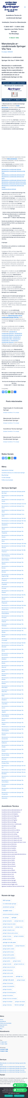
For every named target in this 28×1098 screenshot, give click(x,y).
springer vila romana (20, 1001)
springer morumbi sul (19, 964)
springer (14, 917)
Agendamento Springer (7, 470)
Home (1, 1019)
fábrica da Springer (12, 158)
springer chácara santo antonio (10, 933)
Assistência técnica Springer (9, 189)
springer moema (17, 961)
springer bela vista (18, 921)
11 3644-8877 (3, 1042)
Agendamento (3, 1025)
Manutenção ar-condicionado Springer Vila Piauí (14, 605)
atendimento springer (8, 907)
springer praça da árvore (9, 967)
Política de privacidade (7, 480)
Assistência (3, 1021)
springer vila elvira (7, 989)
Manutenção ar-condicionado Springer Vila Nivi (13, 643)
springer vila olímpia (7, 1001)
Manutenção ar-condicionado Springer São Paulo (12, 1066)
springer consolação (19, 936)
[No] (26, 1092)
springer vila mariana (8, 995)
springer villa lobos (7, 1005)
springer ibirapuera (20, 945)
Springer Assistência (8, 412)
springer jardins (6, 961)
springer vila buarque (8, 983)
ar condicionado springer (9, 903)
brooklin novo (7, 910)
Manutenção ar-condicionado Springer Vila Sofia (14, 543)
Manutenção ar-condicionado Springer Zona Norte (13, 1072)
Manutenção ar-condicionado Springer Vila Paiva (14, 628)
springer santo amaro (8, 976)
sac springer (6, 917)
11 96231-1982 (4, 1051)
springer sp (19, 976)
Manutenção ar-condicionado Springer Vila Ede (14, 769)
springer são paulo (8, 980)
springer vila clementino (8, 986)
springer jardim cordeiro (8, 948)
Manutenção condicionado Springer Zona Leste (14, 182)
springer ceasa (19, 927)
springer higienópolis (8, 945)
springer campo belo (8, 927)
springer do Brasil (7, 939)
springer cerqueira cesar (9, 930)
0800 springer (6, 900)
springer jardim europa (8, 951)
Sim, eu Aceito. (8, 1095)
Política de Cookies (19, 1095)
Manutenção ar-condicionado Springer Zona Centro (13, 1068)
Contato (2, 1026)
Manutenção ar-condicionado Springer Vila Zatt (14, 518)
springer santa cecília (8, 973)
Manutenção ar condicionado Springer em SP (13, 175)
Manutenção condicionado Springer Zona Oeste (14, 183)
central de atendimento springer (10, 914)
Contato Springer (6, 477)
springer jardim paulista (8, 955)
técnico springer (19, 1005)
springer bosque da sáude (9, 924)
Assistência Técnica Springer (12, 429)
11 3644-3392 (3, 1044)
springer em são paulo (9, 942)
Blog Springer (5, 475)
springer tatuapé (21, 980)
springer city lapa (7, 936)
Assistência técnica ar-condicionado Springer (13, 472)
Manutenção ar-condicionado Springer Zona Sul (14, 503)
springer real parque (8, 970)
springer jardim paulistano (9, 958)
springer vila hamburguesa (9, 992)
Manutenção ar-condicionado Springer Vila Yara (14, 520)
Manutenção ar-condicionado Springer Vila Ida (13, 726)
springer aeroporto (7, 921)
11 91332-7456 (4, 1049)
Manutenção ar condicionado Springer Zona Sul (14, 180)
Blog (1, 1028)
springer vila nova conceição (10, 998)
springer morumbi (7, 964)
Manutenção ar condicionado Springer (11, 169)
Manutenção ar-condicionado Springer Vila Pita (13, 594)
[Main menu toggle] (25, 7)
